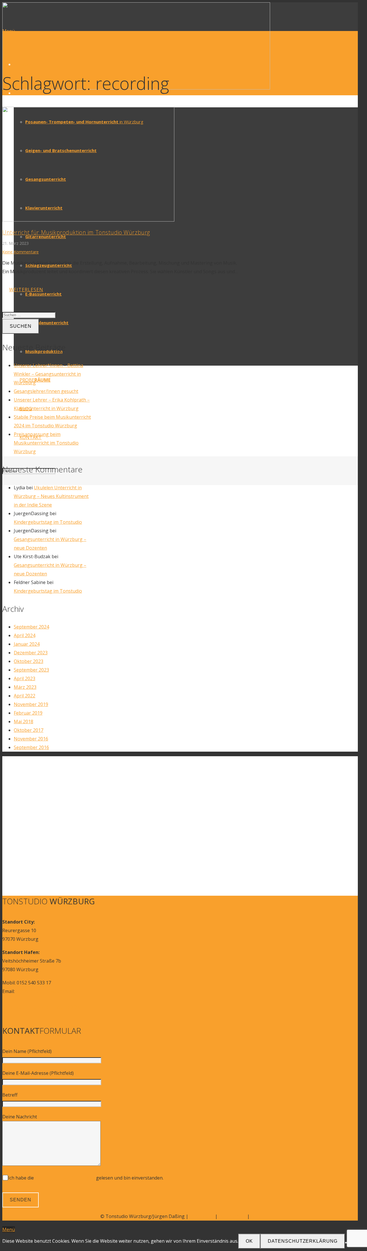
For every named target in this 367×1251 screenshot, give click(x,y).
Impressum (202, 1216)
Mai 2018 (23, 721)
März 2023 (25, 687)
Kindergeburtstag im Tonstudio (48, 522)
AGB (255, 1216)
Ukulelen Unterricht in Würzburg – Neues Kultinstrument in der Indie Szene (51, 496)
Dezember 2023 (31, 652)
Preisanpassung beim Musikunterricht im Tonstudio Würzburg (46, 443)
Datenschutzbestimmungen (65, 1178)
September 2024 (31, 627)
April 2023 (24, 678)
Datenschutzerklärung (302, 1241)
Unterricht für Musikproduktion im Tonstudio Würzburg (76, 232)
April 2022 (24, 696)
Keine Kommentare (20, 252)
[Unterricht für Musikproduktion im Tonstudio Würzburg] (88, 220)
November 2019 (31, 704)
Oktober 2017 (28, 730)
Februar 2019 (28, 713)
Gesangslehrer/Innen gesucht (46, 391)
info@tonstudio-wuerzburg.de (48, 991)
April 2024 (24, 635)
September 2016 (31, 747)
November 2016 (31, 739)
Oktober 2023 (28, 661)
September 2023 (31, 670)
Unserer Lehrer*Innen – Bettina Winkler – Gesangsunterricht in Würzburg (48, 374)
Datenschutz (232, 1216)
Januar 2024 (27, 644)
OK (249, 1241)
